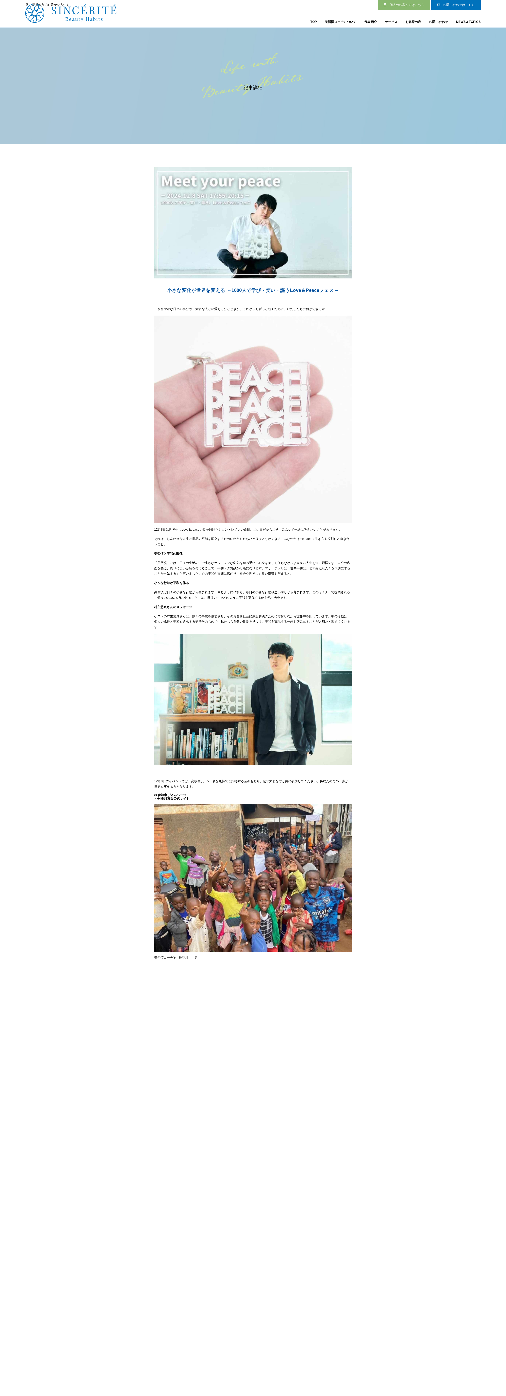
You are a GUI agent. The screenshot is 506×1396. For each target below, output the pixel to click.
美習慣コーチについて (340, 22)
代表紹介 (370, 22)
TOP (313, 22)
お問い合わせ (438, 22)
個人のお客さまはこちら (407, 5)
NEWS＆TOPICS (468, 22)
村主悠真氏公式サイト (173, 798)
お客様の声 (413, 22)
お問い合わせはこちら (459, 5)
